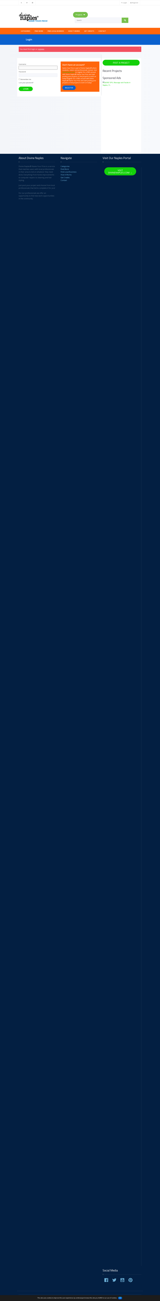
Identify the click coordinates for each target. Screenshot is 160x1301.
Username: (22, 64)
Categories (25, 31)
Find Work (39, 31)
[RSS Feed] (21, 2)
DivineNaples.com (68, 72)
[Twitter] (27, 2)
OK (120, 1298)
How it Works (74, 31)
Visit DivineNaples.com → (120, 171)
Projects (79, 15)
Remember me (26, 79)
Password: (22, 72)
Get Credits (89, 31)
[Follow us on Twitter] (114, 1281)
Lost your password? (26, 83)
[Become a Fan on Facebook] (106, 1281)
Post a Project (121, 62)
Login (125, 3)
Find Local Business (56, 31)
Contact (102, 31)
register (41, 49)
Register (135, 3)
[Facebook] (32, 2)
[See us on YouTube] (122, 1281)
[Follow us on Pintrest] (130, 1281)
